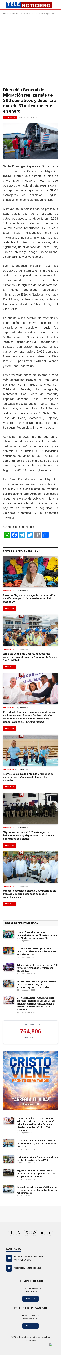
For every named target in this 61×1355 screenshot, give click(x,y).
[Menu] (56, 4)
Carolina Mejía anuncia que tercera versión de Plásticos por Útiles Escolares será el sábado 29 (29, 598)
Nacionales (9, 118)
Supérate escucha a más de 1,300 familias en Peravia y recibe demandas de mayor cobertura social (29, 894)
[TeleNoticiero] (28, 5)
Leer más (9, 608)
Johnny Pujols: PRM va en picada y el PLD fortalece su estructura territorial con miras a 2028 (37, 968)
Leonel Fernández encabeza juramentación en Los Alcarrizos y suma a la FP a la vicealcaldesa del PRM (37, 935)
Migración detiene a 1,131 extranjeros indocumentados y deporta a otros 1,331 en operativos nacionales (28, 835)
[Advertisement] (30, 50)
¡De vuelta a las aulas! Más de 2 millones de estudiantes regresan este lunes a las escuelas (28, 777)
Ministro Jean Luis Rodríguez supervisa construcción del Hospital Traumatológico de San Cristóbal (30, 657)
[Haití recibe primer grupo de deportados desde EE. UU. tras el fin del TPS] (8, 1159)
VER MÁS (30, 1299)
